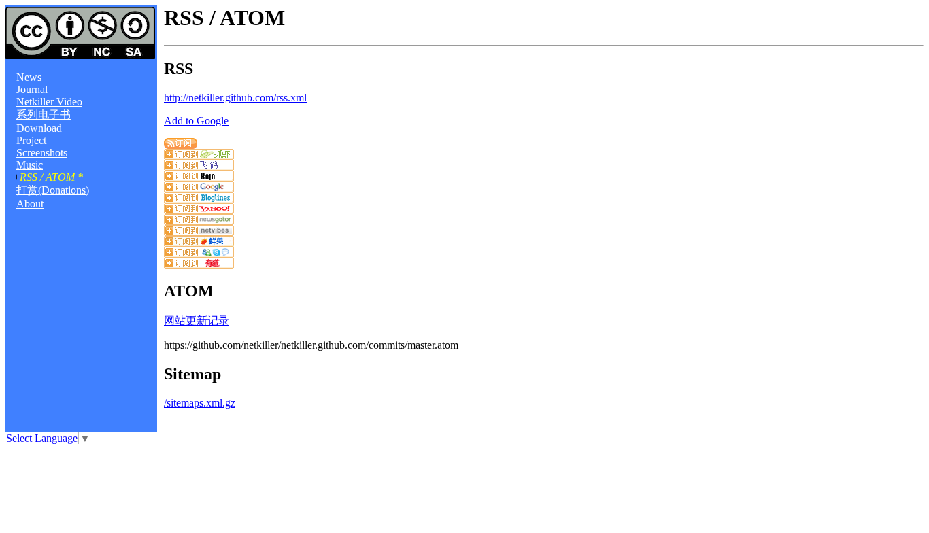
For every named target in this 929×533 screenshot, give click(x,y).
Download (39, 128)
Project (31, 140)
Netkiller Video (49, 101)
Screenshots (41, 152)
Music (29, 165)
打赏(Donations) (52, 190)
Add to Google (196, 120)
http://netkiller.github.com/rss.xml (235, 97)
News (28, 77)
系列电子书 (43, 114)
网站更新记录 (196, 320)
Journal (32, 89)
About (30, 203)
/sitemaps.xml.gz (199, 403)
